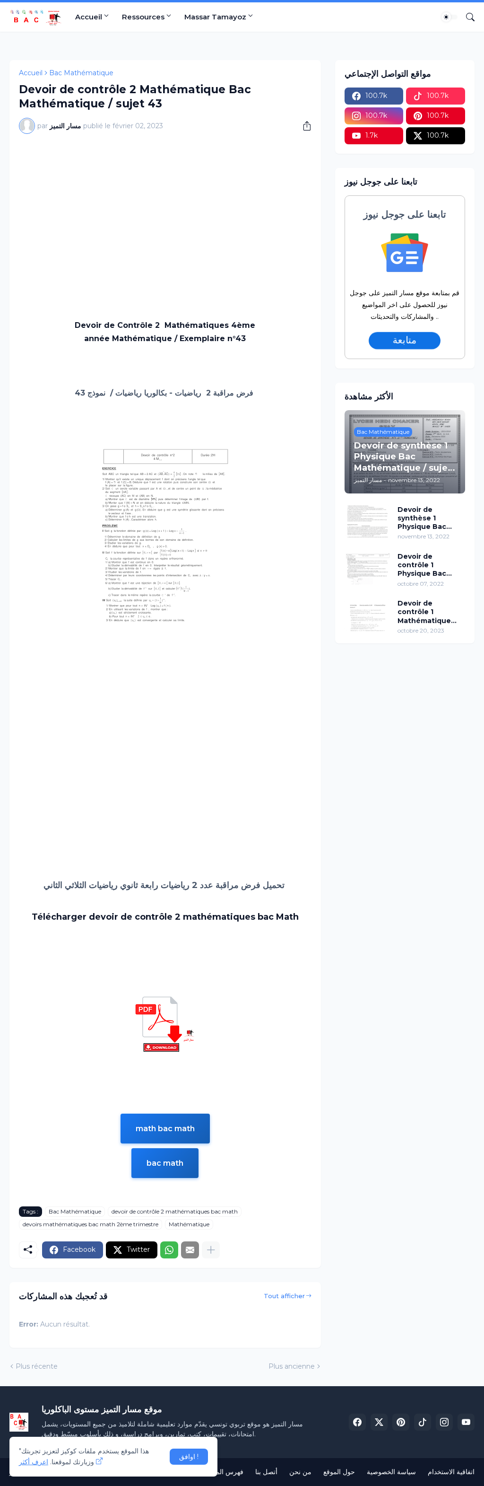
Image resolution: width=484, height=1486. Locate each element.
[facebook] (357, 1422)
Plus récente (37, 1366)
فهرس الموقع (224, 1472)
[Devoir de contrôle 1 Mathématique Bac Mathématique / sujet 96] (368, 615)
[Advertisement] (165, 212)
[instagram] (444, 1422)
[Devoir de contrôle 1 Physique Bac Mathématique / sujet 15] (368, 568)
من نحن (300, 1472)
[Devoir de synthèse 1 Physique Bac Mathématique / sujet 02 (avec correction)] (368, 521)
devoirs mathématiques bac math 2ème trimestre (90, 1224)
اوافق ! (189, 1456)
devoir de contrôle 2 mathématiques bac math (175, 1211)
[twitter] (379, 1422)
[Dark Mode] (449, 17)
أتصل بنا (266, 1472)
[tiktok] (422, 1422)
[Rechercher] (466, 17)
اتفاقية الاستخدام (451, 1472)
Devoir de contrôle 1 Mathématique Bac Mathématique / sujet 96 (426, 612)
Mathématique (189, 1224)
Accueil (88, 16)
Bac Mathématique (81, 73)
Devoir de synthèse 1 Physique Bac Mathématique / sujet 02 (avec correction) (426, 518)
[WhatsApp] (169, 1249)
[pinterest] (400, 1422)
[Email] (190, 1249)
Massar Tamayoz (215, 16)
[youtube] (466, 1422)
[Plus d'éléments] (211, 1249)
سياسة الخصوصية (391, 1472)
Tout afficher (284, 1296)
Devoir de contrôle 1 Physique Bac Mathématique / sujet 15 (426, 565)
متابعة (404, 340)
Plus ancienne (291, 1366)
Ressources (143, 16)
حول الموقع (339, 1472)
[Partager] (303, 126)
